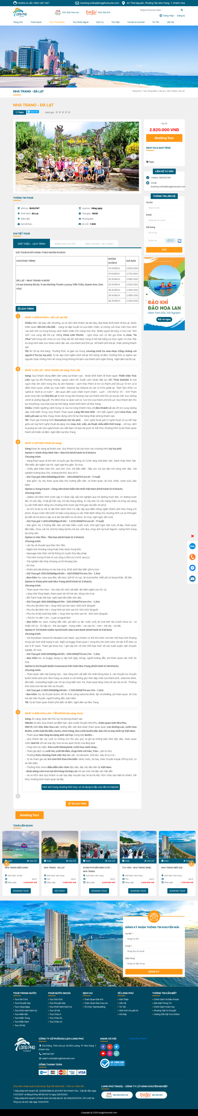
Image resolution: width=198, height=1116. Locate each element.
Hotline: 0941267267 (161, 177)
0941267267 (48, 1054)
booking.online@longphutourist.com (99, 3)
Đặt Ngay (60, 891)
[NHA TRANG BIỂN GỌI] (177, 844)
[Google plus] (110, 1047)
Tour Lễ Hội (20, 1025)
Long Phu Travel (137, 1038)
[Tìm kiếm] (182, 10)
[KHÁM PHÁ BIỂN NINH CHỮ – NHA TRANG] (99, 844)
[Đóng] (192, 536)
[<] (21, 156)
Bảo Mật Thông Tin (163, 1003)
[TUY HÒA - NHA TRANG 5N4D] (138, 844)
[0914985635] (192, 578)
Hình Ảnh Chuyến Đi (128, 1010)
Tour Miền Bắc (21, 1014)
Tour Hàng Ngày (22, 1007)
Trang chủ (18, 22)
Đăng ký (153, 971)
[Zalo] (192, 546)
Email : (129, 946)
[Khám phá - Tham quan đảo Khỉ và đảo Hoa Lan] (164, 293)
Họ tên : (129, 933)
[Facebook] (103, 1047)
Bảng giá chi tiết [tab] (65, 243)
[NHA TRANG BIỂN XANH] (20, 844)
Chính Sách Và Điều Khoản (166, 999)
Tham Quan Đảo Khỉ (93, 999)
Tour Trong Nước (57, 22)
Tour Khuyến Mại (22, 1003)
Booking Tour (164, 138)
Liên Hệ (170, 22)
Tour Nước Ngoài (80, 22)
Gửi (164, 249)
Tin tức (155, 22)
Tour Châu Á (55, 1014)
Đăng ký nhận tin (22, 917)
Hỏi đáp (123, 1014)
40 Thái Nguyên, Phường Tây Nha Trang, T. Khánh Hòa (155, 3)
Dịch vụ (100, 22)
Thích (21, 112)
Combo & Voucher (136, 22)
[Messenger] (192, 567)
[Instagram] (110, 1053)
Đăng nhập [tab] (168, 15)
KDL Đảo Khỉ (157, 1095)
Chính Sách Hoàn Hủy (164, 1007)
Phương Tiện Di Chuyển (165, 1010)
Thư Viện (115, 22)
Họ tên (149, 202)
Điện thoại (130, 958)
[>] (133, 156)
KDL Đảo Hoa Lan (120, 1095)
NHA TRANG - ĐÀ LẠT (176, 91)
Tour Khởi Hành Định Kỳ (26, 1010)
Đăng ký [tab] (181, 15)
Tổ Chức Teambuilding (94, 1007)
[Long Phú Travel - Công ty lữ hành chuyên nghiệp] (24, 1045)
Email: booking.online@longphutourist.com (166, 185)
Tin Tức (122, 1007)
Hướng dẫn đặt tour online (167, 1014)
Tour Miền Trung (22, 1018)
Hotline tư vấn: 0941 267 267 (33, 3)
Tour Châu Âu (56, 1018)
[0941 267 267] (192, 557)
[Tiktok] (116, 1053)
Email (148, 215)
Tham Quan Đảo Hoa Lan (96, 1003)
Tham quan (36, 22)
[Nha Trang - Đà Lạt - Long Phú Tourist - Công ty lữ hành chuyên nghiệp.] (20, 12)
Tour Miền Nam (22, 1021)
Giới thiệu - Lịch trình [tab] (31, 243)
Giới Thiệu (124, 999)
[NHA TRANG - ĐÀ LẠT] (59, 844)
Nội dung (150, 227)
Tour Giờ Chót (21, 999)
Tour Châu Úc (56, 1021)
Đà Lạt (162, 91)
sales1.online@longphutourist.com (58, 1058)
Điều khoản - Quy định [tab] (99, 243)
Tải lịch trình (78, 803)
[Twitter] (116, 1047)
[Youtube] (103, 1053)
